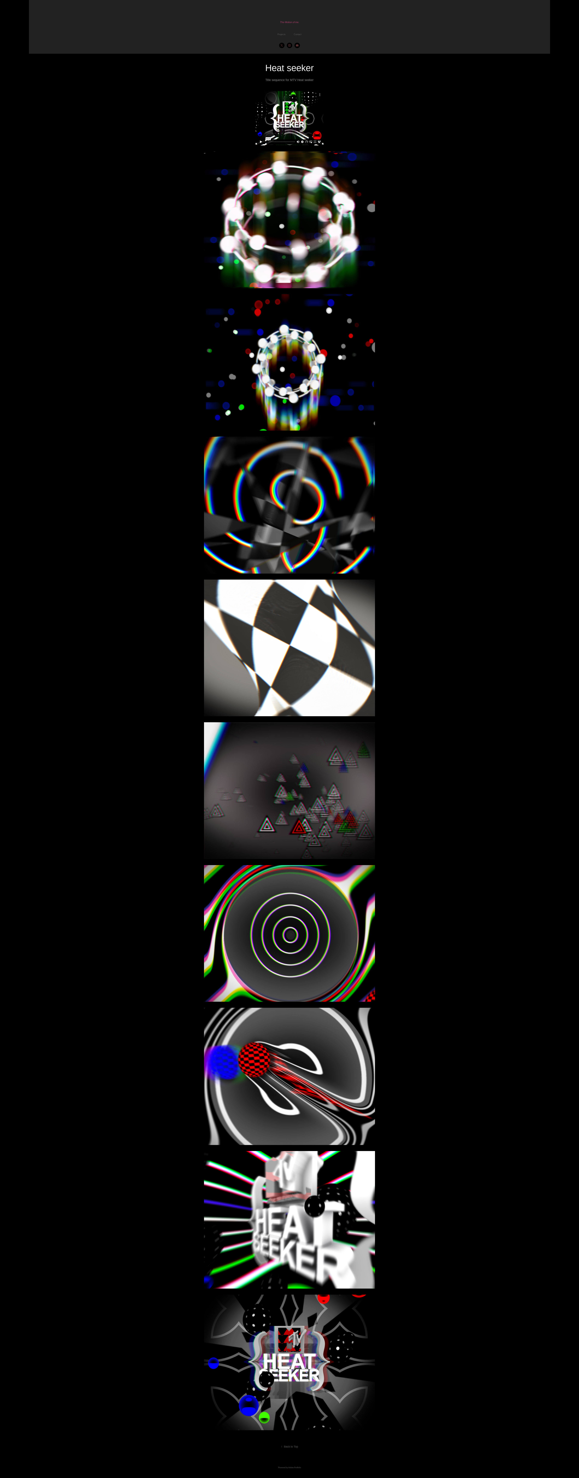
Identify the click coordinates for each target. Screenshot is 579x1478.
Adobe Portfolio (294, 1468)
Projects (281, 34)
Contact (297, 34)
